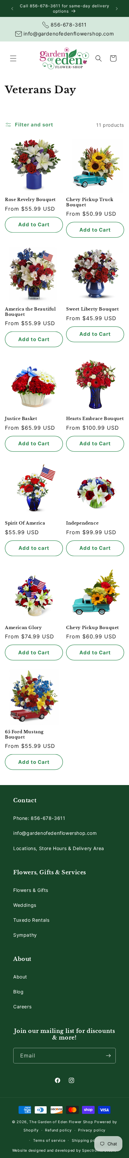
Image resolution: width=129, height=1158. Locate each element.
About (20, 976)
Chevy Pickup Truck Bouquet (89, 202)
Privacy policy (92, 1130)
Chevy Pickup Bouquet (92, 627)
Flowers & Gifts (30, 890)
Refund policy (58, 1130)
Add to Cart (34, 224)
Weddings (24, 905)
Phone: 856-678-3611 (39, 818)
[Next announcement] (116, 8)
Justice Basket (21, 418)
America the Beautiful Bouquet (30, 312)
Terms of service (49, 1140)
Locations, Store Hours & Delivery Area (58, 848)
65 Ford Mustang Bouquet (24, 734)
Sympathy (25, 935)
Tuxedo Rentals (31, 920)
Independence (82, 523)
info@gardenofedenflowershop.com (55, 833)
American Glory (23, 627)
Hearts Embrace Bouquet (95, 418)
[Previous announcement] (12, 8)
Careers (22, 1006)
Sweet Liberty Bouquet (92, 309)
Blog (18, 991)
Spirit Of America (25, 523)
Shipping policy (87, 1140)
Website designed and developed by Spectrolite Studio (64, 1150)
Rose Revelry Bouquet (30, 199)
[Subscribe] (108, 1055)
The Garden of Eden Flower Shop (61, 1122)
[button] (13, 58)
